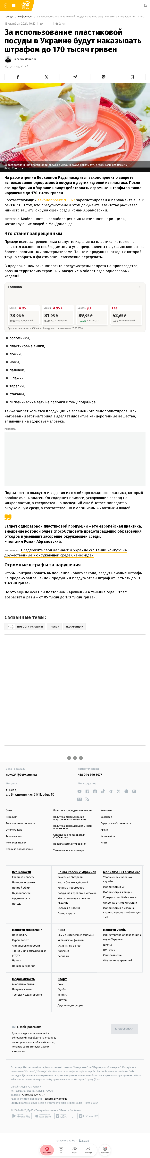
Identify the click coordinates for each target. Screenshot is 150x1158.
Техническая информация (69, 850)
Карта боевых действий (73, 882)
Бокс (60, 984)
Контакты (106, 810)
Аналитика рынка (23, 984)
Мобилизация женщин (117, 892)
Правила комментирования (69, 844)
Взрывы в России (69, 908)
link (79, 791)
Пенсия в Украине (23, 965)
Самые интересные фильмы (76, 935)
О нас (9, 810)
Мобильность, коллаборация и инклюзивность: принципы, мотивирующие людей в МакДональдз (65, 221)
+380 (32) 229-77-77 (33, 1094)
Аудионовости (21, 898)
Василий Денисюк (25, 59)
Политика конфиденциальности (72, 810)
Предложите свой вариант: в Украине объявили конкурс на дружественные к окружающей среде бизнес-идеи (65, 552)
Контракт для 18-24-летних (120, 897)
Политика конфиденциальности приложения (72, 827)
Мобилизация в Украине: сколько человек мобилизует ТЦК (122, 912)
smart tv (64, 1116)
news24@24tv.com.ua (21, 775)
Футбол (62, 989)
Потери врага (66, 913)
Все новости (21, 872)
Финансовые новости (26, 945)
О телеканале (14, 830)
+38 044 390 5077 (90, 775)
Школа (107, 944)
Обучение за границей (117, 960)
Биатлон (63, 1000)
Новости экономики (27, 930)
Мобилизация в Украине (121, 872)
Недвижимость (23, 979)
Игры (104, 843)
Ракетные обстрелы (70, 877)
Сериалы (63, 956)
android (21, 1116)
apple (43, 1116)
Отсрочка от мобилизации (120, 902)
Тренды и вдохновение (27, 994)
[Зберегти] (132, 77)
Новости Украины (23, 882)
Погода (16, 903)
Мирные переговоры (71, 887)
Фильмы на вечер (69, 945)
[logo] (25, 5)
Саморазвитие (112, 955)
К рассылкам (124, 1028)
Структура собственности (116, 823)
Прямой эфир (21, 887)
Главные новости (23, 877)
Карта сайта (108, 836)
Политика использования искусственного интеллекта (70, 818)
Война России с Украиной (77, 872)
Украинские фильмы (71, 940)
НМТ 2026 (109, 950)
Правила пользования (19, 849)
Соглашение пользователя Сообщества (69, 836)
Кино (61, 930)
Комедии (63, 950)
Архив (104, 830)
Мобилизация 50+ (114, 886)
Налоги (16, 960)
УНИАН (26, 66)
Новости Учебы (114, 930)
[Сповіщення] (145, 5)
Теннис (62, 994)
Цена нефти (20, 935)
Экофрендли (25, 16)
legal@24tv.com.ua (56, 1098)
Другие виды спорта (71, 1005)
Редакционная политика (20, 823)
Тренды (9, 16)
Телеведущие (14, 836)
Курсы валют (20, 940)
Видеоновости (21, 893)
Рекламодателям (16, 843)
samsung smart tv (87, 1116)
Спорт (62, 979)
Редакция (11, 817)
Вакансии (106, 817)
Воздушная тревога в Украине (77, 893)
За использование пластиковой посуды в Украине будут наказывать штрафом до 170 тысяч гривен (91, 16)
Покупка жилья (22, 989)
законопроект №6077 (56, 200)
